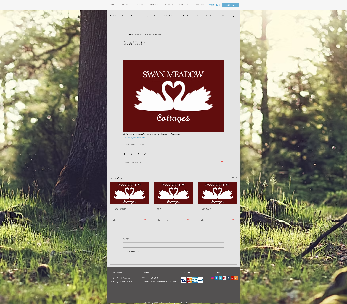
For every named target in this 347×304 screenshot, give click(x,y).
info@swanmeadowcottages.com (162, 282)
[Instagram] (212, 278)
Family (133, 15)
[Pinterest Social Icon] (224, 278)
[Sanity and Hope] (217, 193)
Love (124, 15)
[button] (233, 16)
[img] (183, 280)
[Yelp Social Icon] (232, 278)
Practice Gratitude (119, 209)
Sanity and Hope (206, 209)
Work (198, 15)
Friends (208, 15)
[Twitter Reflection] (220, 278)
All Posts (113, 15)
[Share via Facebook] (124, 153)
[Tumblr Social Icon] (228, 278)
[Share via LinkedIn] (138, 153)
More (219, 15)
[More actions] (222, 34)
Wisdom (159, 209)
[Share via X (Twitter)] (131, 153)
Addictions (187, 15)
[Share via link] (144, 153)
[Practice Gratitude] (129, 193)
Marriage (145, 15)
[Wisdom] (173, 193)
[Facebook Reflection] (216, 278)
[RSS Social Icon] (236, 278)
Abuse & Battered (170, 15)
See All (234, 177)
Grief (156, 15)
